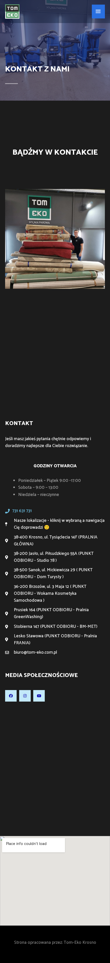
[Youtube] (39, 696)
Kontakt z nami (37, 69)
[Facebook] (11, 696)
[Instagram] (25, 696)
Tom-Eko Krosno (80, 942)
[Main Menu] (98, 11)
